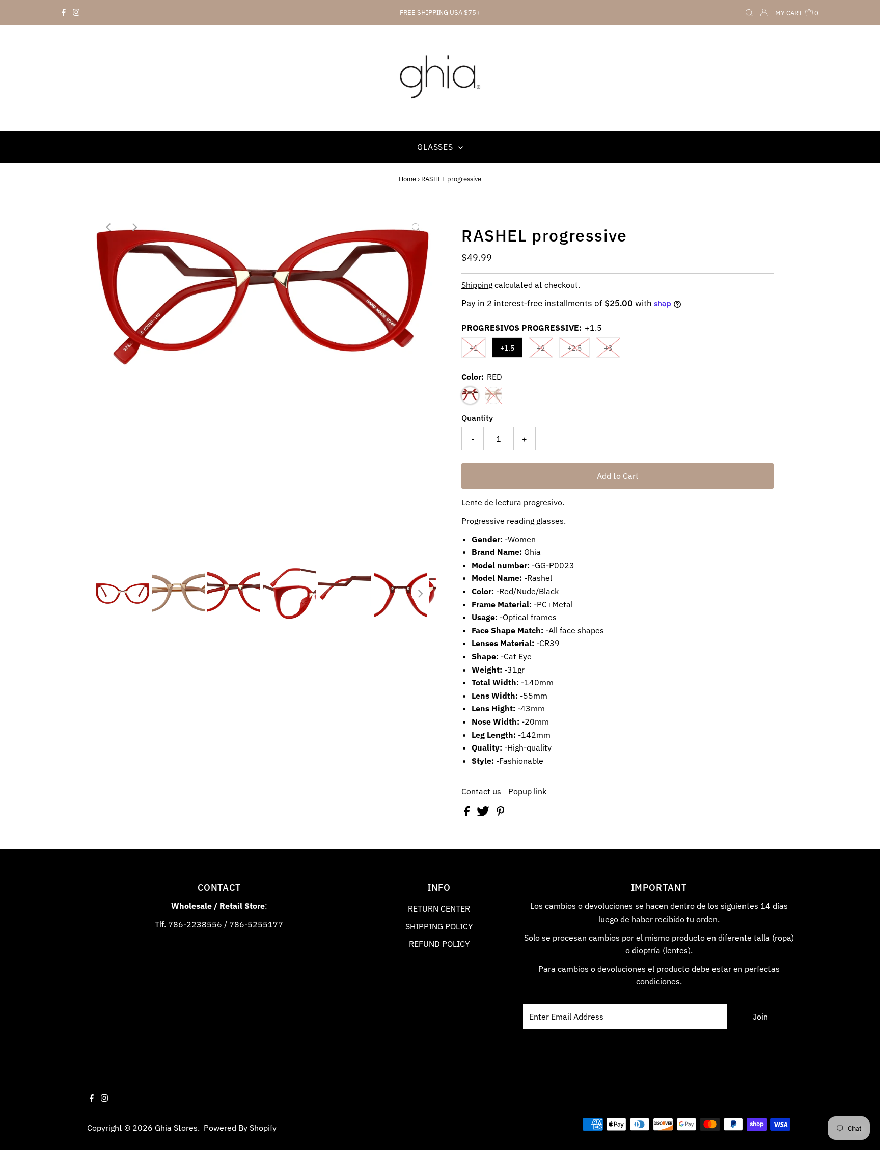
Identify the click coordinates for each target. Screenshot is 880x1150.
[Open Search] (749, 13)
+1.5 (507, 348)
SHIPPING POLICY (439, 926)
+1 (474, 348)
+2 (541, 348)
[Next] (134, 227)
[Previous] (109, 227)
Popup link (527, 791)
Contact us (481, 791)
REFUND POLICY (439, 944)
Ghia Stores (176, 1127)
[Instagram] (76, 13)
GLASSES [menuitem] (436, 147)
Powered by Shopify (240, 1127)
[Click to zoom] (416, 227)
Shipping (476, 285)
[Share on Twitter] (484, 813)
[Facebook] (63, 13)
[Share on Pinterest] (501, 813)
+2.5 (574, 348)
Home (407, 179)
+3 (608, 348)
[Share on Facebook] (468, 813)
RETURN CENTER (439, 908)
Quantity (477, 418)
